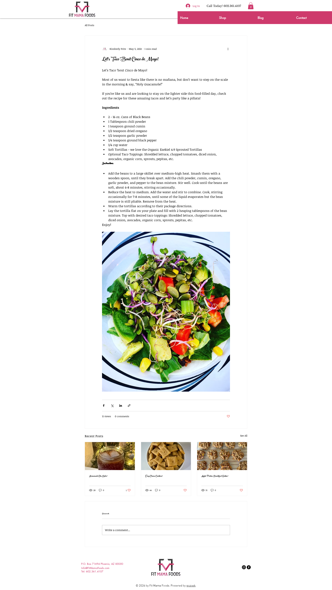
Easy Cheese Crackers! (154, 476)
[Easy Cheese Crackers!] (166, 456)
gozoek (191, 586)
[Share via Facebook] (103, 405)
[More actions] (228, 49)
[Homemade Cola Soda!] (110, 456)
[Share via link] (129, 405)
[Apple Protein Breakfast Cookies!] (222, 456)
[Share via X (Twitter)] (112, 405)
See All (243, 435)
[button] (251, 5)
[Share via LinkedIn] (120, 405)
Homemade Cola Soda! (98, 476)
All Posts (89, 25)
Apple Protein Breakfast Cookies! (214, 476)
